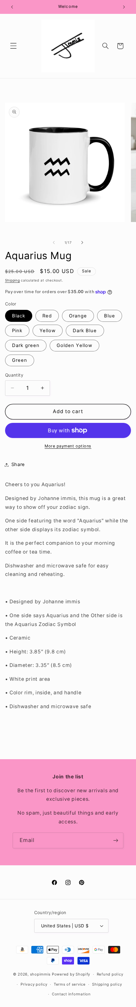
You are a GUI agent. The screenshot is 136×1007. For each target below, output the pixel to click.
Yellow (48, 330)
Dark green (26, 345)
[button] (13, 46)
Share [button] (18, 464)
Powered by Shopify (71, 974)
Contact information (71, 994)
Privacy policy (34, 984)
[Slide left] (54, 242)
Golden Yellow (74, 345)
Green (19, 360)
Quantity (14, 375)
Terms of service (70, 984)
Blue (109, 316)
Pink (17, 330)
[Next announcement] (124, 7)
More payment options (68, 446)
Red (47, 316)
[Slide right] (82, 242)
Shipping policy (107, 984)
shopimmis (40, 974)
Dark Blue (85, 330)
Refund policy (110, 974)
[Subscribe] (115, 840)
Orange (78, 316)
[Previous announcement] (12, 7)
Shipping (12, 280)
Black (18, 316)
